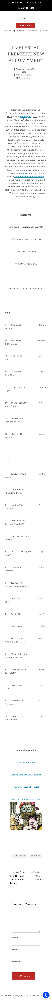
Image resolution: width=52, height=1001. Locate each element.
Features (35, 855)
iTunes (23, 173)
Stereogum (25, 116)
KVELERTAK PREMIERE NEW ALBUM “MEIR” (26, 54)
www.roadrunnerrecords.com (25, 799)
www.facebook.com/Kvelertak (26, 774)
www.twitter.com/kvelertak (26, 787)
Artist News (19, 855)
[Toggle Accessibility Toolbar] (45, 994)
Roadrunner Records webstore (29, 176)
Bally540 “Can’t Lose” (24, 30)
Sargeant (30, 75)
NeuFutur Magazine (15, 995)
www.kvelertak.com (26, 762)
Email (15, 949)
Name (15, 937)
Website (16, 961)
